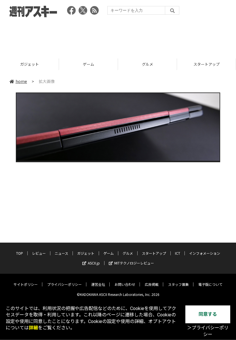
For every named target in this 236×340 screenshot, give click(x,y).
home (21, 81)
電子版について (210, 284)
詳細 (33, 327)
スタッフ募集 (178, 284)
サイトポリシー (26, 284)
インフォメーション (204, 253)
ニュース (61, 253)
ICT (177, 253)
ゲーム (88, 64)
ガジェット (29, 64)
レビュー (39, 253)
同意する (208, 314)
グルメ (147, 64)
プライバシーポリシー (64, 284)
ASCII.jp (94, 262)
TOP (19, 253)
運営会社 (98, 284)
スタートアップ (206, 64)
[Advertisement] (118, 36)
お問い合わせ (125, 284)
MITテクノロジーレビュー (134, 262)
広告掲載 (152, 284)
